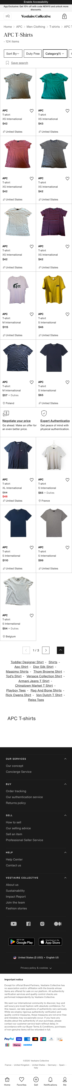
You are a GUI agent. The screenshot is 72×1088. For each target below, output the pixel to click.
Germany (52, 1065)
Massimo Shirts (17, 671)
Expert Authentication (55, 421)
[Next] (45, 650)
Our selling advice (18, 828)
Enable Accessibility (36, 2)
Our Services (16, 759)
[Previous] (26, 650)
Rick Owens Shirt (18, 695)
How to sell (13, 822)
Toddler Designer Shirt (27, 662)
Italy (36, 1067)
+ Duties (13, 395)
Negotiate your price (16, 421)
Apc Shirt (21, 667)
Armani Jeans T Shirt (33, 681)
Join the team (15, 902)
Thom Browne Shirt (47, 671)
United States (38, 1065)
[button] (64, 16)
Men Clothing (36, 26)
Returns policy (16, 803)
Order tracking (16, 791)
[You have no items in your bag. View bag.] (64, 16)
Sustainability (15, 890)
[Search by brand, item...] (7, 16)
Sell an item (14, 834)
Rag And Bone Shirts (46, 690)
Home (8, 26)
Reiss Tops (36, 700)
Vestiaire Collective (22, 877)
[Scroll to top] (60, 650)
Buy (8, 784)
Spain (62, 1065)
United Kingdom (22, 1065)
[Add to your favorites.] (31, 111)
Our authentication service (24, 797)
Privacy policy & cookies (34, 968)
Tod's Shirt (14, 676)
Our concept (14, 766)
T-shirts (54, 26)
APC (19, 26)
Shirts (53, 662)
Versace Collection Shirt (44, 676)
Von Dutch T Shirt (49, 695)
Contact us (13, 865)
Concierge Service (19, 771)
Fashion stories (16, 908)
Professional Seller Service (24, 840)
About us (12, 884)
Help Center (14, 859)
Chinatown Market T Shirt (34, 685)
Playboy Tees (16, 690)
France (8, 1065)
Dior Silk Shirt (43, 667)
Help (9, 852)
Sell (9, 815)
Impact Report (16, 896)
